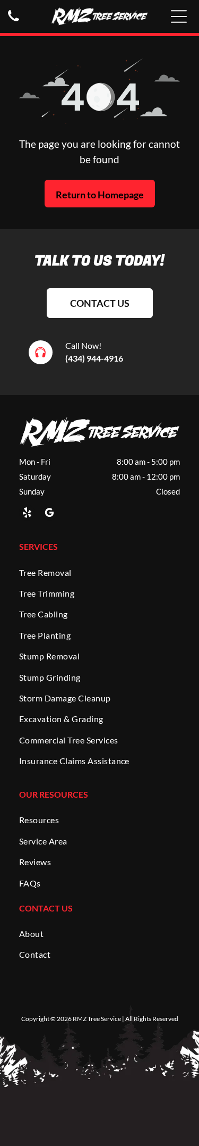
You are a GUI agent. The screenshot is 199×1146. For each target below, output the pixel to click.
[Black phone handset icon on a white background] (13, 21)
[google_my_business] (49, 514)
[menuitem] (99, 572)
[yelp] (27, 514)
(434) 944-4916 (94, 358)
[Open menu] (179, 16)
